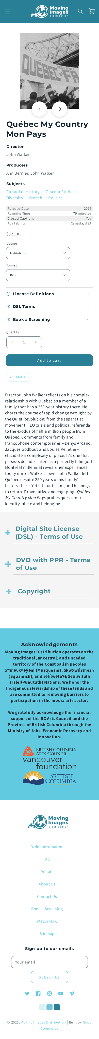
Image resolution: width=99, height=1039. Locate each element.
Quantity (12, 332)
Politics (55, 198)
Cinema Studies (60, 191)
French (35, 198)
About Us (47, 884)
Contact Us (47, 896)
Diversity (14, 198)
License (11, 243)
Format (11, 265)
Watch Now (47, 921)
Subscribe (49, 977)
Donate (47, 871)
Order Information (47, 846)
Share (21, 377)
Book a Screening (47, 908)
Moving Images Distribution (43, 1022)
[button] (7, 11)
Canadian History (23, 191)
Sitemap (47, 933)
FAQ (47, 859)
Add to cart (49, 360)
